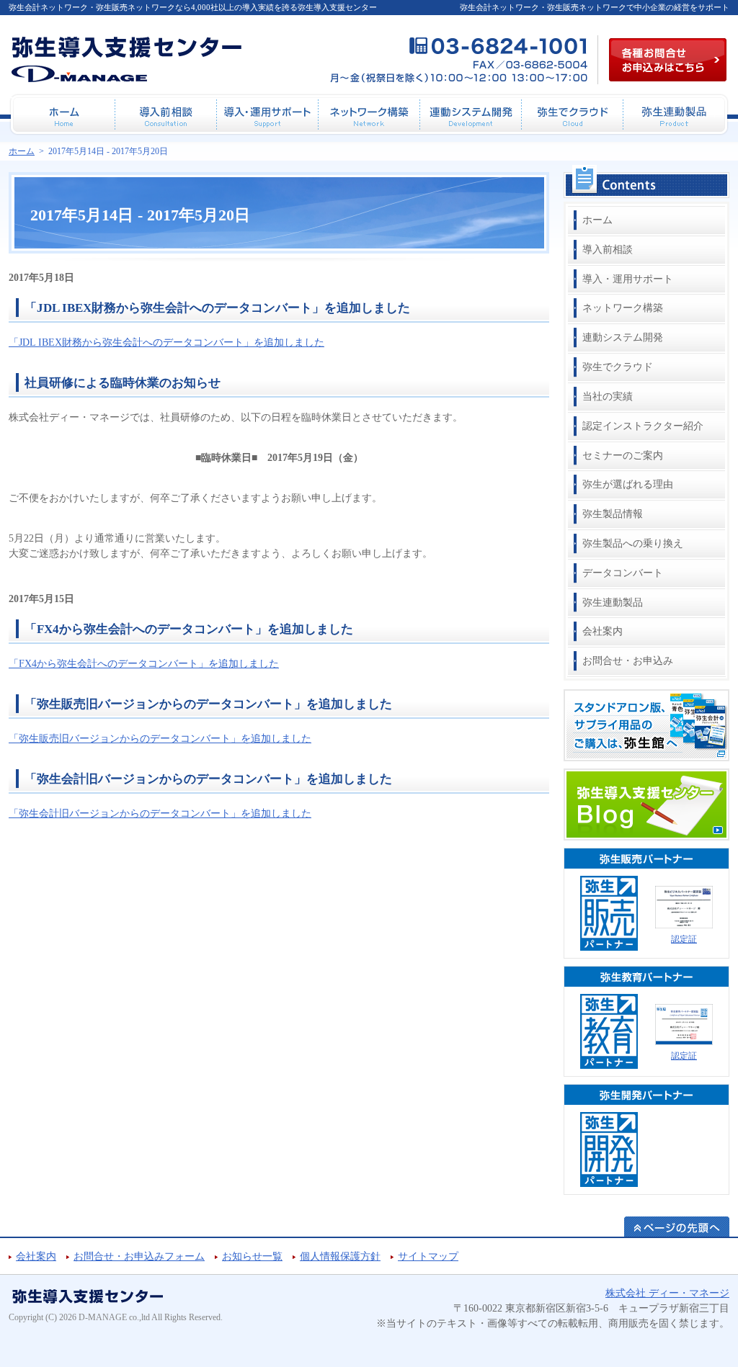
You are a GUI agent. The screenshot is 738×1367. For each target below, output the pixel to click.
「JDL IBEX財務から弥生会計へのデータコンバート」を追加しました (217, 308)
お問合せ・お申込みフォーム (139, 1256)
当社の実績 (607, 396)
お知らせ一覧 (252, 1256)
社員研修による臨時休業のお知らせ (123, 383)
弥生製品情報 (612, 513)
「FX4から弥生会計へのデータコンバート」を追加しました (189, 629)
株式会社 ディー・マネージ (667, 1293)
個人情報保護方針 (340, 1256)
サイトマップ (428, 1256)
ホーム (597, 220)
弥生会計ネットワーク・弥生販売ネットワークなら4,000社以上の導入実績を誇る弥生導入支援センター (193, 7)
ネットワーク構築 (622, 307)
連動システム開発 (622, 337)
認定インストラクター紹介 (642, 426)
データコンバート (622, 573)
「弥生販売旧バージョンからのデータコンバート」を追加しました (208, 704)
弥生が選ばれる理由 (627, 484)
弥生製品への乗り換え (632, 543)
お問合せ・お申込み (627, 660)
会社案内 (602, 631)
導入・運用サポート (627, 279)
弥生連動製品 (612, 602)
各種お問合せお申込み (667, 59)
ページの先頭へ (676, 1226)
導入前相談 (607, 249)
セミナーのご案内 (622, 455)
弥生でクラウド (617, 367)
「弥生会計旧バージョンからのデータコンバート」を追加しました (208, 779)
